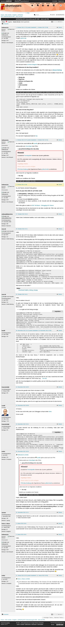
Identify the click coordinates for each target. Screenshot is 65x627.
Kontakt (22, 624)
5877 (7, 40)
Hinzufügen (29, 146)
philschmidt (45, 169)
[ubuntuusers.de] (11, 7)
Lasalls (35, 143)
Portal (32, 3)
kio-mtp (44, 378)
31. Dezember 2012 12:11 (22, 512)
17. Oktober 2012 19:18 (22, 214)
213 (7, 457)
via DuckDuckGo (60, 14)
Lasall (3, 405)
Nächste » (60, 21)
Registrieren (61, 1)
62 (7, 529)
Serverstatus (40, 624)
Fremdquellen (28, 155)
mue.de (4, 229)
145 (7, 518)
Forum (38, 3)
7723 (7, 421)
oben (50, 411)
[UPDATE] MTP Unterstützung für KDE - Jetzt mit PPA (31, 619)
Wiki (43, 3)
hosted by (3, 1)
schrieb (26, 455)
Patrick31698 (5, 387)
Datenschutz (28, 624)
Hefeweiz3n (5, 27)
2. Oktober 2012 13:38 (21, 184)
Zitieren (60, 27)
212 (7, 236)
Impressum (34, 624)
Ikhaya (48, 3)
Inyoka (8, 623)
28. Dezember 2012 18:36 (22, 451)
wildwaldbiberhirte (7, 214)
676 (7, 393)
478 (7, 336)
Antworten (5, 23)
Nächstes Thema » (59, 617)
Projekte (15, 15)
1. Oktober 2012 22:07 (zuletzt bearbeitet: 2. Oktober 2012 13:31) (32, 140)
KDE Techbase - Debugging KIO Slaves (43, 205)
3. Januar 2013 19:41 (21, 523)
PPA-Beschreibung (22, 169)
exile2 (3, 451)
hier (36, 136)
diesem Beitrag (57, 70)
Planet (54, 3)
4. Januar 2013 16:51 (21, 534)
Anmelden (54, 1)
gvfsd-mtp (23, 38)
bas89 (3, 330)
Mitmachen (61, 3)
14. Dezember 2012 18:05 (22, 387)
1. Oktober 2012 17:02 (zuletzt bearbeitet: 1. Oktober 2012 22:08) (32, 27)
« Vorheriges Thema (48, 617)
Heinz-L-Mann (6, 523)
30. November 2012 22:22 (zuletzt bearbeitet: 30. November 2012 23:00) (33, 330)
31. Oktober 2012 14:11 (21, 294)
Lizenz (18, 624)
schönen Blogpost (32, 64)
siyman (4, 512)
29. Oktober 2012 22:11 (21, 229)
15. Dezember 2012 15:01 (22, 424)
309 (7, 223)
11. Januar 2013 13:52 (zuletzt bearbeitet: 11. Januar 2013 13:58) (32, 575)
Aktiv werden (8, 15)
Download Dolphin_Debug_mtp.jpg (28, 290)
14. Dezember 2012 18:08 (22, 405)
